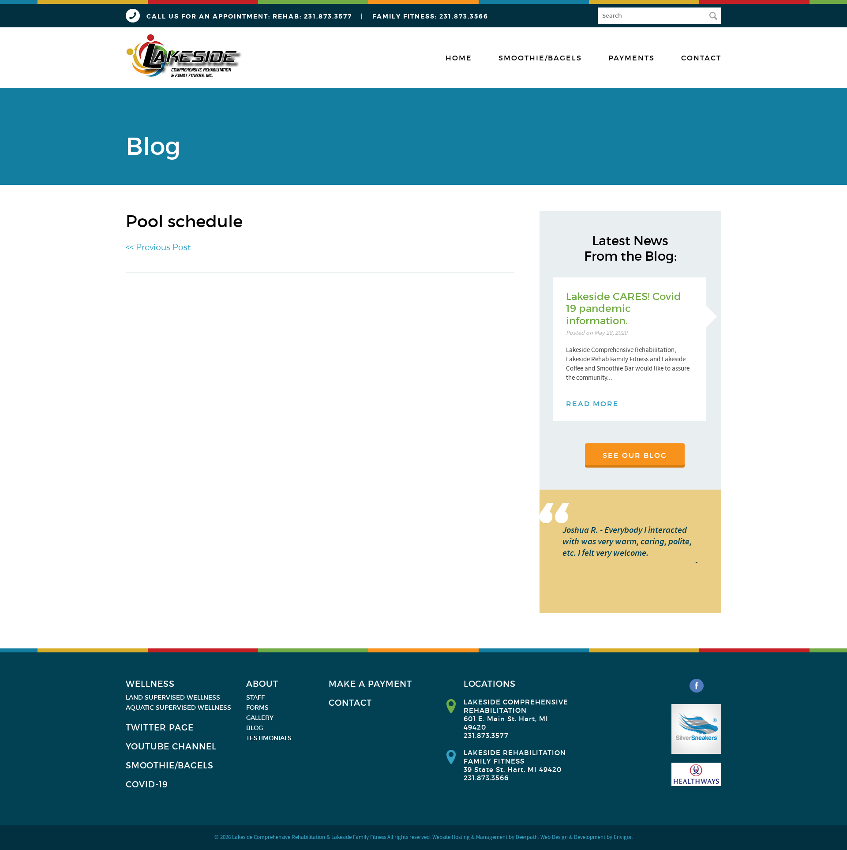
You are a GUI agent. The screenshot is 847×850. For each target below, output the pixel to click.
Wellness (150, 684)
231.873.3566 (463, 16)
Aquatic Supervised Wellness (178, 707)
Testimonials (269, 738)
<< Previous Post (158, 247)
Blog (254, 728)
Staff (255, 697)
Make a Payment (370, 684)
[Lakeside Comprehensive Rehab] (185, 56)
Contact (701, 57)
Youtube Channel (171, 746)
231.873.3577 (328, 16)
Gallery (260, 718)
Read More (592, 403)
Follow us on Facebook (697, 686)
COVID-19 (147, 784)
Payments (631, 57)
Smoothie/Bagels (540, 57)
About (262, 684)
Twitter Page (160, 728)
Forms (257, 707)
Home (459, 57)
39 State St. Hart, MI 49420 (513, 769)
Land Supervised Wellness (173, 697)
